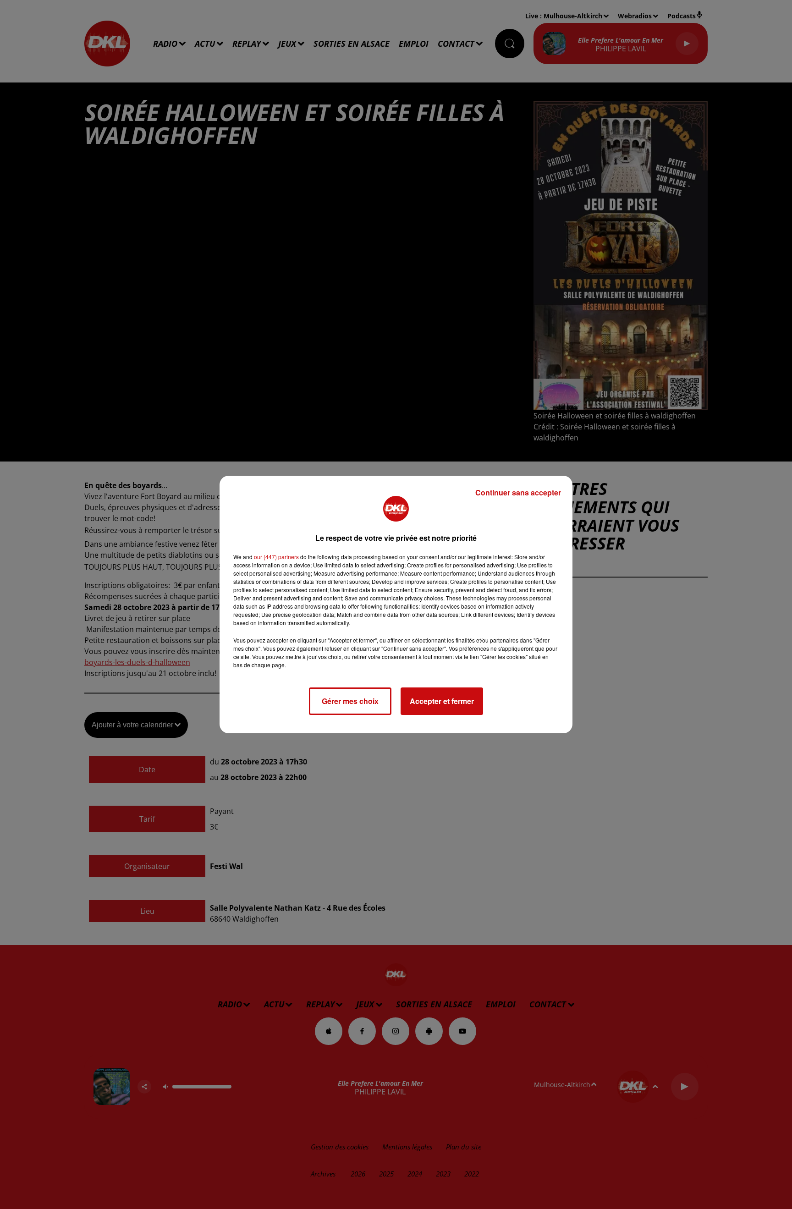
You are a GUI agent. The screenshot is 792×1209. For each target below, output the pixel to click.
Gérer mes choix (350, 701)
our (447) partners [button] (276, 557)
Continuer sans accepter (518, 492)
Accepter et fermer (442, 701)
